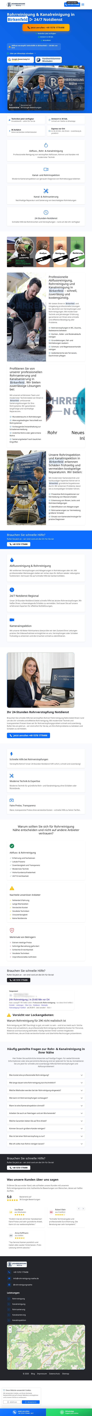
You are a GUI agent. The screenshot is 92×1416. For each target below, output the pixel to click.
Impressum (42, 1376)
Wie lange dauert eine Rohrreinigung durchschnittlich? (32, 1082)
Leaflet (82, 1371)
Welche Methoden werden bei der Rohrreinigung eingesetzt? (35, 1090)
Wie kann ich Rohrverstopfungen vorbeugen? (28, 1098)
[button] (46, 1347)
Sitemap (65, 1376)
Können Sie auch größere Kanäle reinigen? (27, 1128)
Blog (33, 1376)
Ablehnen (13, 1402)
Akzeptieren (31, 1402)
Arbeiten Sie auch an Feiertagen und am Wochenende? (32, 1113)
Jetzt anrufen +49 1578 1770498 (30, 735)
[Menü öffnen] (83, 5)
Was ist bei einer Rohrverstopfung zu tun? (27, 1136)
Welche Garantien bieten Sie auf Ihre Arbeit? (28, 1121)
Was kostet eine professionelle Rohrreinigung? (29, 1075)
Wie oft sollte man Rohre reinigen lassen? (26, 1144)
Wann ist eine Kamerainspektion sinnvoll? (26, 1105)
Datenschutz (54, 1376)
